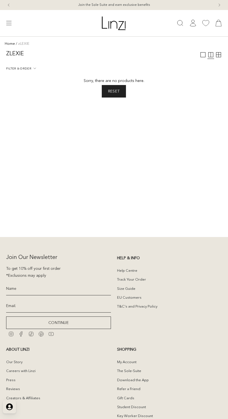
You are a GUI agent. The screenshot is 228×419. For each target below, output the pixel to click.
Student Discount (131, 407)
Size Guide (126, 288)
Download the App (133, 380)
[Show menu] (8, 23)
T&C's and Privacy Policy (137, 306)
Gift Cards (125, 398)
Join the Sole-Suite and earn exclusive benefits (114, 5)
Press (11, 380)
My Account (127, 362)
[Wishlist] (205, 23)
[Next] (219, 5)
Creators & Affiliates (23, 398)
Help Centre (127, 270)
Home (10, 43)
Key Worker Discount (135, 415)
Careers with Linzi (21, 370)
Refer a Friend (128, 388)
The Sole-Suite (129, 370)
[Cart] (218, 23)
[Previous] (8, 5)
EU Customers (129, 297)
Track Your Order (131, 279)
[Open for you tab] (9, 406)
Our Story (14, 362)
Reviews (13, 388)
